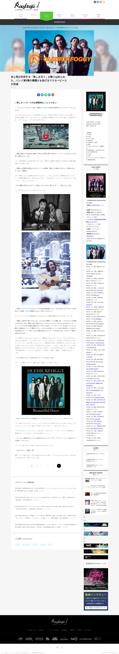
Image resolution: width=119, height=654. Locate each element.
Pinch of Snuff (96, 414)
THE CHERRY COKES (92, 369)
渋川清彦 (43, 107)
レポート (59, 15)
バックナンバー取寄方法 (52, 630)
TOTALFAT (99, 290)
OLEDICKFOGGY (26, 544)
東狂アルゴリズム (94, 378)
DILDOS (92, 404)
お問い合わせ (88, 630)
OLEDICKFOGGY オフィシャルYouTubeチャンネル (94, 465)
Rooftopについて (32, 630)
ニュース (33, 15)
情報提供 (72, 630)
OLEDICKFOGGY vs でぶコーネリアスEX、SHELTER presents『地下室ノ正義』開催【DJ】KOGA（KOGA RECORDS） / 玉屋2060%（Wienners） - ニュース (44, 508)
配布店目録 (64, 630)
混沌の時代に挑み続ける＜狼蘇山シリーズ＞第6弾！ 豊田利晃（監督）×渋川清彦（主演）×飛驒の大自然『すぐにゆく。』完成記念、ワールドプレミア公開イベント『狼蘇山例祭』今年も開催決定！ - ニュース (45, 517)
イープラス (90, 219)
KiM (91, 357)
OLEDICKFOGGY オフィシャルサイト (95, 454)
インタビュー (46, 15)
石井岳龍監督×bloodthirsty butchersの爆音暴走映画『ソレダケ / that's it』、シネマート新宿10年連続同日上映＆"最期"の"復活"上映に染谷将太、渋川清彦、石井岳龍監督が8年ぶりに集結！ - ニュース (46, 526)
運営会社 (41, 630)
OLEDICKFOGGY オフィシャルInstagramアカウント (94, 460)
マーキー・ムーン (57, 418)
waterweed (92, 347)
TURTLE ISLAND (90, 383)
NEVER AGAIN (100, 397)
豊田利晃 (28, 311)
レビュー (85, 15)
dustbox (101, 323)
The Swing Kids (99, 342)
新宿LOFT (100, 238)
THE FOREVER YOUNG (96, 428)
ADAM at (96, 295)
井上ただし (35, 544)
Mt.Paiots (92, 342)
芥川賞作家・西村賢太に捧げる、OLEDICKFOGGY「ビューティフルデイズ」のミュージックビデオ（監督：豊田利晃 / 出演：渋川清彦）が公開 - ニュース (45, 489)
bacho (98, 423)
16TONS (18, 544)
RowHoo (88, 352)
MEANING (98, 319)
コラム (72, 15)
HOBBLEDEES (96, 390)
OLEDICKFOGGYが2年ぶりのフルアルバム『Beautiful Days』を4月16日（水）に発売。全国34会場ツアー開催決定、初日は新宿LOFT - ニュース (45, 499)
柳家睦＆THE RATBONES (92, 402)
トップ (21, 15)
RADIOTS (88, 304)
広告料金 (79, 630)
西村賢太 (50, 544)
